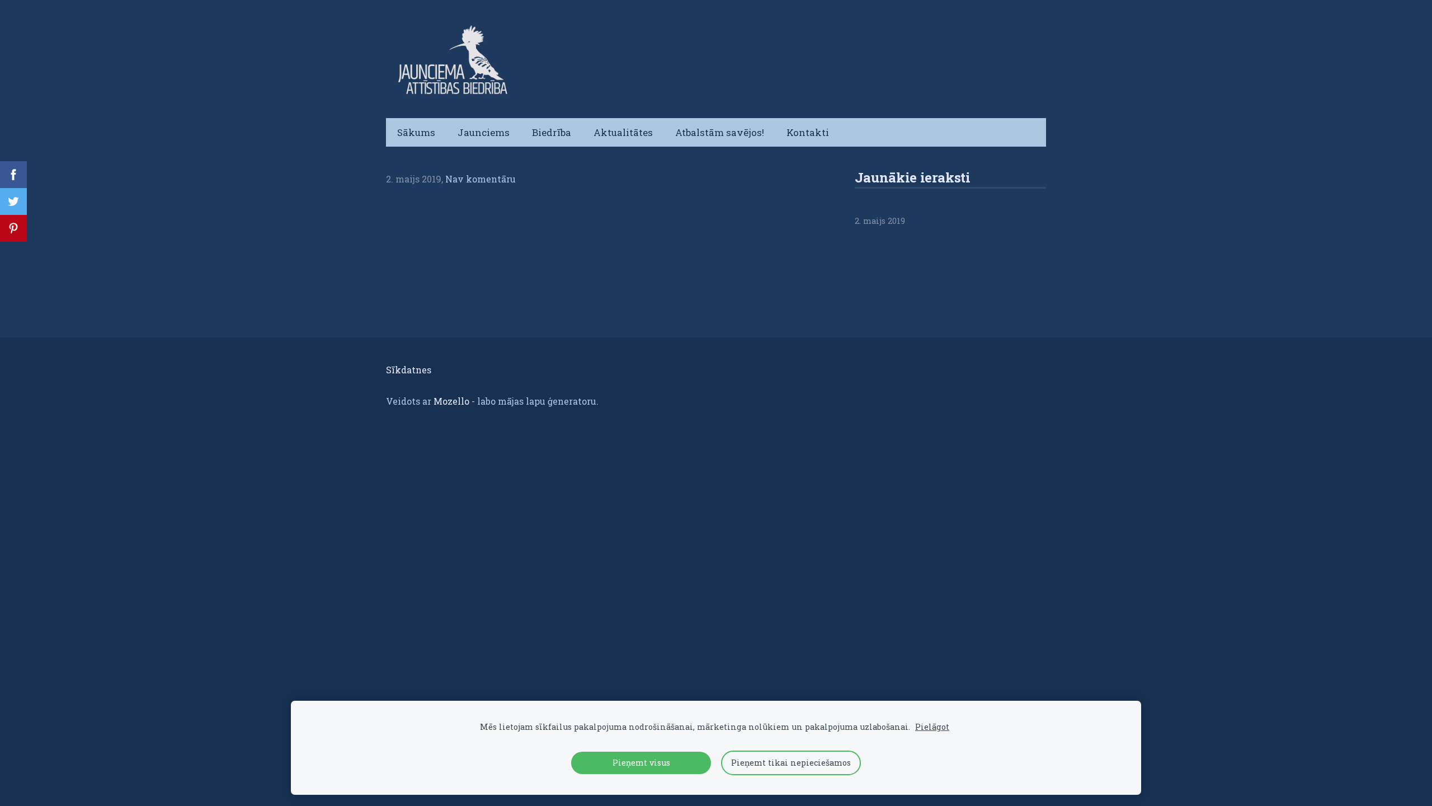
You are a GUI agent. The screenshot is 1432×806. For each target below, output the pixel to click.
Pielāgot (932, 726)
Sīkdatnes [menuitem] (408, 370)
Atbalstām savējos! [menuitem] (719, 132)
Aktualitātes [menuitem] (623, 132)
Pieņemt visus (641, 762)
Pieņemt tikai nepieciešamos (791, 762)
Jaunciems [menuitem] (484, 132)
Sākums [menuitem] (416, 132)
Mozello (451, 401)
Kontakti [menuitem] (807, 132)
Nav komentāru (480, 179)
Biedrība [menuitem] (551, 132)
